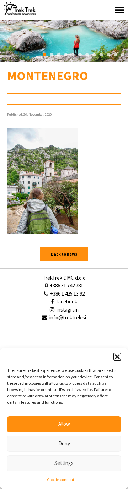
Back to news (64, 254)
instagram (67, 309)
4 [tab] (66, 54)
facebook (66, 301)
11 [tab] (115, 54)
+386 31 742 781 (66, 285)
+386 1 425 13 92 (67, 293)
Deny (64, 443)
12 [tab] (122, 54)
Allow (64, 424)
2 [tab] (51, 54)
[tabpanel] (64, 41)
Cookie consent (60, 479)
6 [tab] (80, 54)
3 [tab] (58, 54)
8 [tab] (94, 54)
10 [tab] (108, 54)
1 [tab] (44, 54)
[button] (117, 356)
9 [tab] (101, 54)
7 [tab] (87, 54)
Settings (64, 463)
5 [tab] (73, 54)
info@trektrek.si (67, 317)
